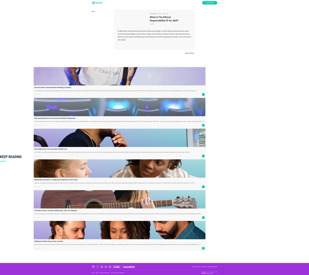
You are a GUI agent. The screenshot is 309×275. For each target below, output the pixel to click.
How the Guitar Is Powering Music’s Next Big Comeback (52, 87)
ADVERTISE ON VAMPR (212, 266)
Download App (209, 3)
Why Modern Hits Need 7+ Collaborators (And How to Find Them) (56, 180)
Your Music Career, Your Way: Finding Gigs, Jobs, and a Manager (55, 210)
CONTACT (204, 266)
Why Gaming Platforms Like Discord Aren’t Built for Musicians (54, 118)
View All (2, 161)
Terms (93, 272)
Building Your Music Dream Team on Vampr (48, 241)
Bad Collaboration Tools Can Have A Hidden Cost (50, 149)
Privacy (97, 272)
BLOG (193, 266)
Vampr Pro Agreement (104, 272)
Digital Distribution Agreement (117, 272)
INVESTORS (198, 266)
